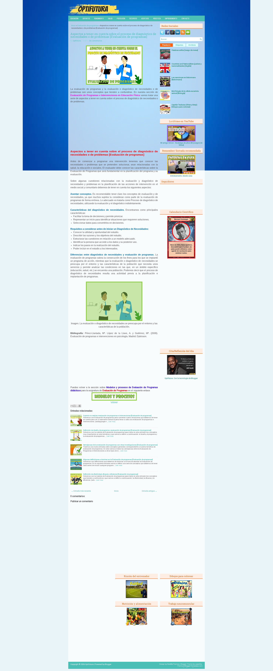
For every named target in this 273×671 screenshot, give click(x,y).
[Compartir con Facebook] (79, 405)
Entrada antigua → (149, 491)
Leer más (111, 422)
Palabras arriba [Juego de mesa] (185, 50)
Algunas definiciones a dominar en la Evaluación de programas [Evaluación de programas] (118, 459)
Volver (114, 402)
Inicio (73, 25)
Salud (110, 18)
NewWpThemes (173, 664)
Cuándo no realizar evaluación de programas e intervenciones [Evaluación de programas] (117, 416)
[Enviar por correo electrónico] (71, 405)
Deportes (86, 18)
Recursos (133, 18)
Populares (166, 45)
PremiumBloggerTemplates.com (190, 666)
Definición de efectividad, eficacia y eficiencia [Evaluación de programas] (110, 474)
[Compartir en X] (77, 405)
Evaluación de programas (87, 25)
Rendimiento (99, 18)
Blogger (194, 378)
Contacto (185, 18)
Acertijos (145, 18)
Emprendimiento (171, 18)
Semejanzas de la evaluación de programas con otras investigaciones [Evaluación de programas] (120, 445)
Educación (74, 18)
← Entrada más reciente (81, 491)
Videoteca (157, 18)
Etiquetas (179, 45)
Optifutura (77, 41)
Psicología (121, 18)
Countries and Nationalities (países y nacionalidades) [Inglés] (186, 65)
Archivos (192, 45)
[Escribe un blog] (74, 405)
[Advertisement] (114, 126)
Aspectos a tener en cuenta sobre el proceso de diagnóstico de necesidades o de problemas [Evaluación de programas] (113, 35)
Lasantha (198, 664)
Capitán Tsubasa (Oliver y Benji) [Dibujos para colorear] (184, 106)
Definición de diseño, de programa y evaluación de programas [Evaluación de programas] (117, 430)
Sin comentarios (95, 41)
